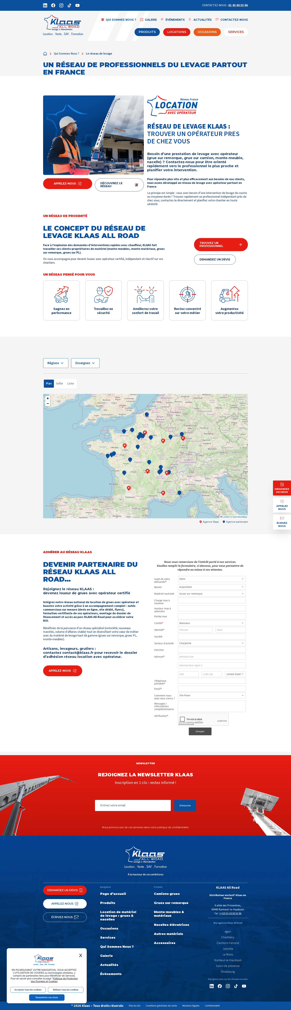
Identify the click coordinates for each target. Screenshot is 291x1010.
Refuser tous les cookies (65, 989)
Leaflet (225, 516)
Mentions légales (191, 1005)
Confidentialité (212, 1005)
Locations (176, 32)
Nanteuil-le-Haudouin (227, 960)
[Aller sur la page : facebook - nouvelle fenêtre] (53, 5)
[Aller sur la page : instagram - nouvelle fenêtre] (61, 5)
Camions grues (167, 894)
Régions (53, 363)
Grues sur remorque (171, 903)
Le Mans (228, 954)
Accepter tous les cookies (27, 989)
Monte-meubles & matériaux (169, 914)
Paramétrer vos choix (47, 997)
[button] (129, 488)
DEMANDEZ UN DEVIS (215, 259)
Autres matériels (168, 934)
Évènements (111, 974)
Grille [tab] (59, 383)
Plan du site (134, 1005)
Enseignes (82, 363)
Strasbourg (228, 972)
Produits (147, 32)
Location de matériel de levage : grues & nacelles (118, 915)
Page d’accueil (113, 894)
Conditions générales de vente (161, 1005)
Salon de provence (228, 966)
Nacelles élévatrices (171, 925)
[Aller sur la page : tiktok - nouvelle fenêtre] (69, 5)
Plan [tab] (49, 383)
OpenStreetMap (240, 516)
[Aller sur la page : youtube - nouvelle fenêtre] (77, 5)
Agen (228, 932)
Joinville (228, 949)
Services (236, 32)
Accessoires (164, 943)
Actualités (109, 965)
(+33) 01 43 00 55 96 (230, 913)
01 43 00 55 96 (238, 5)
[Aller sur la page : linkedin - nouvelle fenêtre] (45, 5)
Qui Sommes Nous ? (66, 54)
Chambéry (227, 937)
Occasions (207, 32)
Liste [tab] (70, 383)
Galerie (106, 956)
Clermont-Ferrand (228, 943)
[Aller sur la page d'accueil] (63, 26)
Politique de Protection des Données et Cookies (54, 980)
